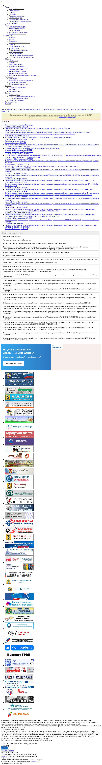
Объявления (5, 111)
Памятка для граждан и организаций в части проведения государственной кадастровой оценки (35, 243)
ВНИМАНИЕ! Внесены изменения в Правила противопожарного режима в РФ (30, 262)
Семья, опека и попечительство (19, 68)
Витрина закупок (11, 102)
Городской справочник (16, 9)
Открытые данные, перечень (18, 84)
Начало (3, 109)
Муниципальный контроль (18, 73)
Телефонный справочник (17, 87)
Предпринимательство (16, 46)
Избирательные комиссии (17, 34)
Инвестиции (13, 41)
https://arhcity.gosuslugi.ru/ (67, 117)
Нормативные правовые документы (21, 80)
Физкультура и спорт (16, 64)
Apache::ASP (35, 761)
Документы (9, 77)
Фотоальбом (13, 23)
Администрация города (17, 28)
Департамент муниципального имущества (61, 109)
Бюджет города (14, 48)
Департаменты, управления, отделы (35, 109)
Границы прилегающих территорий (21, 55)
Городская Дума (14, 30)
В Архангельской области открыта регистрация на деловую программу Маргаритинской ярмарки (36, 252)
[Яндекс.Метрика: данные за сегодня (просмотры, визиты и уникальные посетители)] (7, 751)
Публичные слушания (16, 100)
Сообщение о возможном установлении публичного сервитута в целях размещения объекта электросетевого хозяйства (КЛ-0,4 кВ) (47, 294)
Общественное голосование (18, 98)
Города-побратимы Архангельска (20, 21)
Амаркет (8, 104)
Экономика (8, 36)
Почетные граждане (15, 18)
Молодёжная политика (16, 66)
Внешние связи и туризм (17, 71)
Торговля (12, 44)
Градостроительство (15, 53)
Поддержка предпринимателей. (15, 142)
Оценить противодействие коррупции (22, 96)
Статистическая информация (18, 19)
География (12, 14)
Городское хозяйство (16, 52)
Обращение (5, 756)
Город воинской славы (16, 16)
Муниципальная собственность (19, 43)
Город (7, 7)
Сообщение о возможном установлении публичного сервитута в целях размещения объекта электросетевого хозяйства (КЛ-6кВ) (47, 303)
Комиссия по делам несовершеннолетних (23, 75)
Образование (13, 61)
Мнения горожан (14, 95)
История (12, 12)
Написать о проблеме (14, 363)
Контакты (8, 86)
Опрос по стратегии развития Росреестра (19, 126)
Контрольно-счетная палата (18, 32)
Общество (8, 59)
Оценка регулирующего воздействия (21, 57)
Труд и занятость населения (18, 50)
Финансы (12, 39)
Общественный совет (16, 70)
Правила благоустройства (17, 82)
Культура (12, 62)
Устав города (13, 79)
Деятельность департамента (85, 109)
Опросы (7, 93)
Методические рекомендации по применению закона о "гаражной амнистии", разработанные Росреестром (39, 280)
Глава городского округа (17, 27)
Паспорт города (14, 10)
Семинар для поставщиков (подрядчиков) (19, 152)
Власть (7, 25)
